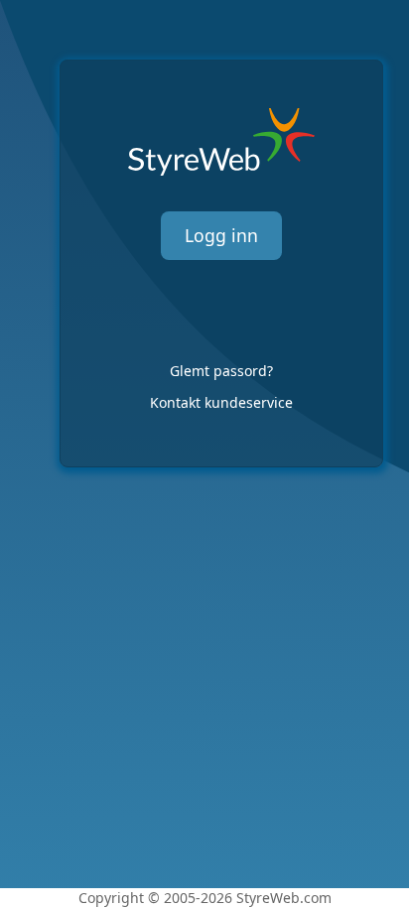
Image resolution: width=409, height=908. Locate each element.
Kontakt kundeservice (221, 402)
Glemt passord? (221, 370)
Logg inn (221, 235)
